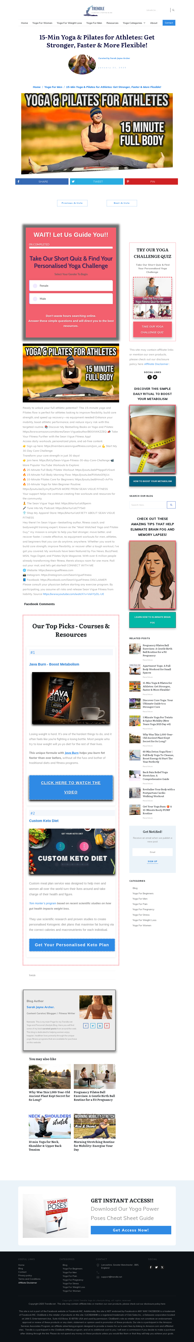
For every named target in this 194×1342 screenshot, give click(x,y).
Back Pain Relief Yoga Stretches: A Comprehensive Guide (156, 775)
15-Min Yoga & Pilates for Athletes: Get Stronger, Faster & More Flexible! (157, 686)
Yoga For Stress (141, 914)
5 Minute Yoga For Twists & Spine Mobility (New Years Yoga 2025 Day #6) (158, 720)
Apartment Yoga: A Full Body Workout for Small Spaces (157, 669)
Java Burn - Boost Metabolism (54, 664)
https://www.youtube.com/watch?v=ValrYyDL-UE (73, 594)
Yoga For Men (140, 898)
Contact (22, 1272)
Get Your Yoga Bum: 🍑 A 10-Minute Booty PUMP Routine (157, 810)
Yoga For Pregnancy (143, 909)
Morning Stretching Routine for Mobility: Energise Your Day (95, 1134)
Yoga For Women (142, 925)
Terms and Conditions (29, 1279)
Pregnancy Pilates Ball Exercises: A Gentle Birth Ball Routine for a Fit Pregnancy (95, 1084)
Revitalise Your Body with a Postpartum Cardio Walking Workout (159, 792)
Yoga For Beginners (143, 893)
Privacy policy (25, 1275)
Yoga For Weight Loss (144, 920)
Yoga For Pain (140, 903)
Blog (135, 888)
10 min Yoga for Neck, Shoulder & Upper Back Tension (50, 1134)
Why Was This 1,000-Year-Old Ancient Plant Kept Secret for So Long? (50, 1084)
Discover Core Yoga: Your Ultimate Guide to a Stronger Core (158, 703)
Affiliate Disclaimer (156, 364)
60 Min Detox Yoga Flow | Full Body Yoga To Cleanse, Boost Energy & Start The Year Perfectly (158, 756)
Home (21, 1265)
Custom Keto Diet (44, 821)
